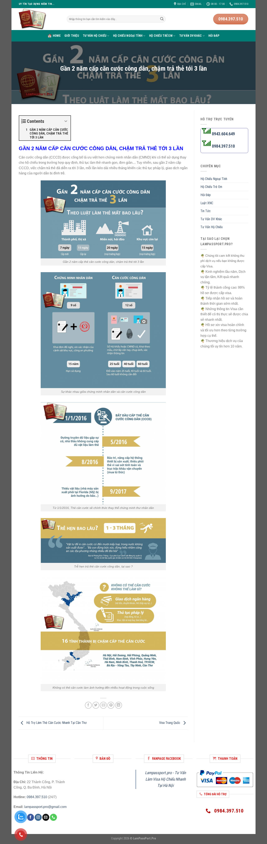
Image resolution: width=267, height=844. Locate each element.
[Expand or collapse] (65, 121)
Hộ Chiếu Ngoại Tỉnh (127, 36)
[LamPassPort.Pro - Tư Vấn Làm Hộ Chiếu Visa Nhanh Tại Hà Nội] (39, 19)
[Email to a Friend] (103, 705)
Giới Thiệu (71, 36)
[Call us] (53, 817)
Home (57, 36)
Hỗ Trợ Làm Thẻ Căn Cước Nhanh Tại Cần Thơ (56, 723)
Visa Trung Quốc (170, 723)
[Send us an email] (45, 817)
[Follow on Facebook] (30, 817)
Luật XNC (206, 203)
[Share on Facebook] (88, 705)
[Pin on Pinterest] (110, 705)
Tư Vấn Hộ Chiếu (94, 36)
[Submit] (161, 19)
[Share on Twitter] (95, 705)
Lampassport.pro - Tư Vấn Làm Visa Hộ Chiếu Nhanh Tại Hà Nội (165, 779)
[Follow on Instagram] (38, 817)
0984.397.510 (37, 797)
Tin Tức (205, 211)
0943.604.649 (223, 133)
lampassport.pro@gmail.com (45, 807)
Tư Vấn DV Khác (190, 36)
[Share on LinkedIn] (118, 705)
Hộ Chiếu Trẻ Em (161, 36)
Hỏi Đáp (213, 36)
